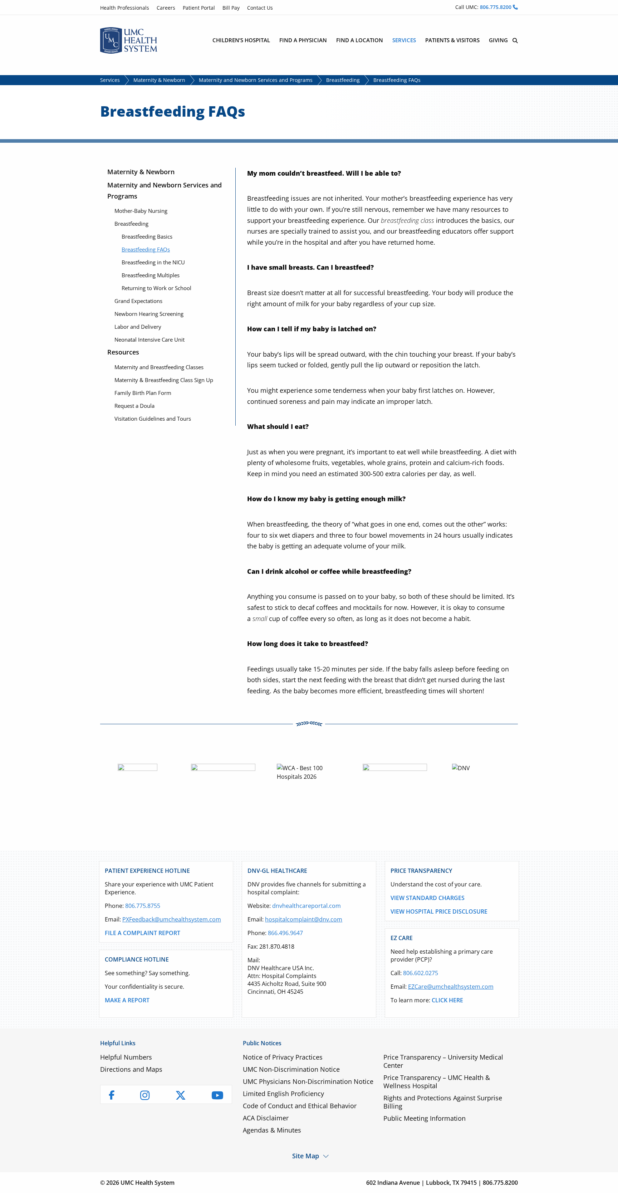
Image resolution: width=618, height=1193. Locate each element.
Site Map (305, 1155)
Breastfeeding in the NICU (153, 262)
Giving (498, 40)
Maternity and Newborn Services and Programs (256, 80)
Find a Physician (303, 40)
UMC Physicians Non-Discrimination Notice (308, 1081)
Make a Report (127, 1000)
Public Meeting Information (424, 1118)
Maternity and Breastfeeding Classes (158, 367)
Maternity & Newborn (159, 80)
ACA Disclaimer (266, 1118)
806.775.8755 (142, 906)
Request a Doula (134, 405)
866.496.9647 (285, 933)
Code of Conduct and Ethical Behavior (300, 1105)
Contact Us (260, 7)
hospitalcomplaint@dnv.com (303, 919)
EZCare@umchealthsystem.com (451, 987)
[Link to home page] (128, 40)
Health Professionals (124, 7)
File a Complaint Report (142, 933)
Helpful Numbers (126, 1057)
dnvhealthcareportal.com (306, 906)
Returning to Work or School (156, 288)
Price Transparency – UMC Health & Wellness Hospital (436, 1081)
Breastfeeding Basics (147, 236)
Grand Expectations (138, 300)
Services (404, 40)
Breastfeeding (343, 80)
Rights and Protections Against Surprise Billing (442, 1102)
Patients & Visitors (452, 40)
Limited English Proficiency (283, 1093)
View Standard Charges (428, 898)
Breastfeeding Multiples (151, 275)
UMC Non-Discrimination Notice (291, 1069)
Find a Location (359, 40)
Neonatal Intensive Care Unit (149, 339)
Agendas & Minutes (272, 1130)
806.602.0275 (420, 973)
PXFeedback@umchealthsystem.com (171, 919)
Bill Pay (231, 7)
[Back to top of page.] (607, 1182)
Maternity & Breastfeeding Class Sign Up (163, 379)
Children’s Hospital (241, 40)
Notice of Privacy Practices (283, 1057)
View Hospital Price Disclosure (439, 911)
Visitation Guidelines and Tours (152, 418)
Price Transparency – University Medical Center (443, 1061)
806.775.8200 (496, 7)
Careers (166, 7)
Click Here (447, 1000)
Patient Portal (199, 7)
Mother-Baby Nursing (140, 210)
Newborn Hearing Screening (148, 313)
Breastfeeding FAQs (146, 249)
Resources (123, 352)
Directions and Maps (131, 1069)
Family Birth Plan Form (142, 392)
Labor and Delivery (137, 326)
